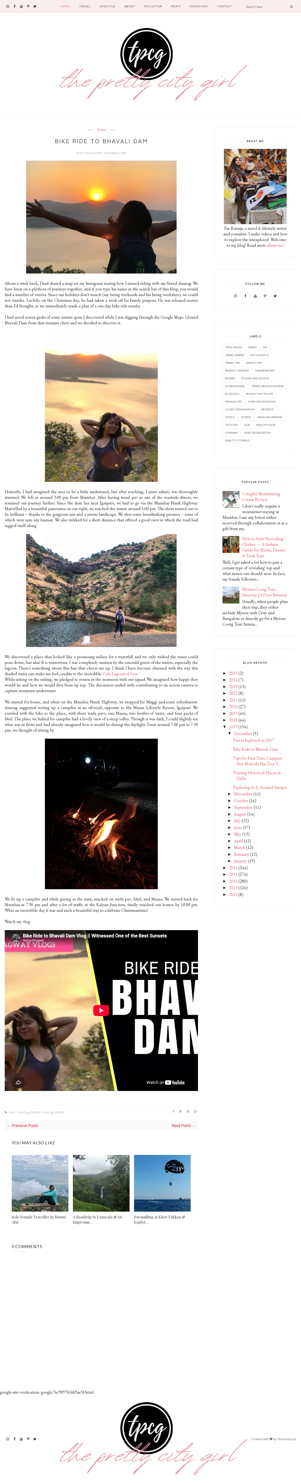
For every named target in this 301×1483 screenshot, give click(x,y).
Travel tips (232, 362)
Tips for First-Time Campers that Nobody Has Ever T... (257, 760)
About (129, 6)
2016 (233, 867)
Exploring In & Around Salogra (260, 787)
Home (65, 6)
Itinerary (231, 432)
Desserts (267, 409)
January (240, 861)
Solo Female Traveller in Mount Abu (39, 1219)
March (239, 847)
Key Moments (259, 355)
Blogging (232, 393)
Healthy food (265, 424)
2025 (233, 673)
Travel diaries (41, 1112)
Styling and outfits (255, 378)
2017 (233, 727)
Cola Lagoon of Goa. (120, 673)
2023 (233, 686)
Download (199, 6)
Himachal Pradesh (269, 417)
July (237, 820)
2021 (233, 700)
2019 (233, 713)
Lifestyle (107, 6)
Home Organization (262, 401)
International (235, 386)
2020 (233, 706)
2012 (233, 894)
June (238, 827)
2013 (233, 887)
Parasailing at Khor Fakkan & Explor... (159, 1219)
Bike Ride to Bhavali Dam (255, 749)
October (241, 800)
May (238, 834)
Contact (224, 6)
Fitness (246, 417)
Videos (59, 1112)
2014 (233, 881)
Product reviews (237, 370)
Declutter (153, 6)
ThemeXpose (286, 1439)
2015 (233, 874)
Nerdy (252, 347)
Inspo (176, 6)
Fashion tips (233, 401)
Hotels (230, 417)
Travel (85, 6)
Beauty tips (254, 362)
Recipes (230, 378)
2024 (233, 679)
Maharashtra (264, 370)
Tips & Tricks (233, 347)
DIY (265, 347)
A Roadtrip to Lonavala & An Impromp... (97, 1219)
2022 (233, 693)
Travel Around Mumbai (267, 386)
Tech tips (231, 424)
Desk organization (257, 432)
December (243, 733)
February (241, 854)
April (238, 841)
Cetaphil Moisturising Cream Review (261, 496)
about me (275, 245)
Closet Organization (240, 409)
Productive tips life (259, 393)
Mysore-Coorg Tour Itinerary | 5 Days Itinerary (264, 592)
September (243, 807)
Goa (247, 424)
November (243, 794)
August (240, 814)
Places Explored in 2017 (253, 740)
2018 (233, 720)
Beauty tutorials (237, 440)
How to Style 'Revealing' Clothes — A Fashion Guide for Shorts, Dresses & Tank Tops (263, 547)
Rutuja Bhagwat (91, 153)
